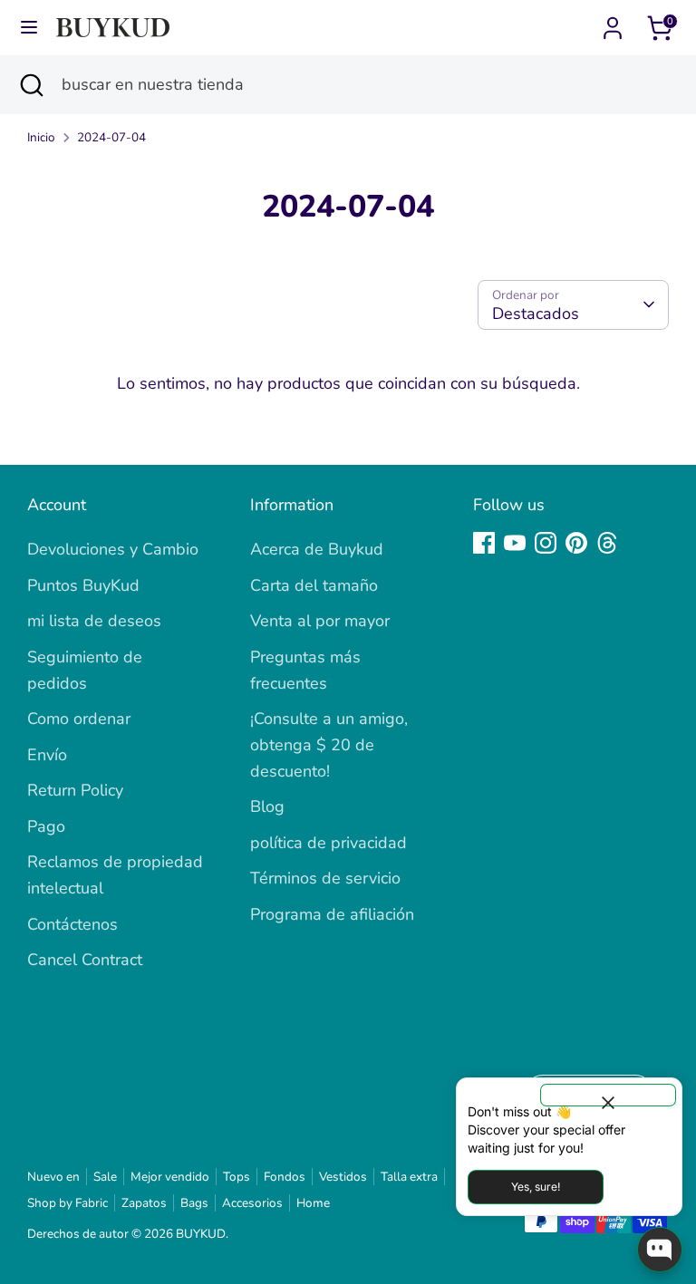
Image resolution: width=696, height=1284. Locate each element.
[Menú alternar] (29, 27)
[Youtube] (515, 543)
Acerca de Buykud (316, 549)
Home (313, 1203)
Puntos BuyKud (83, 585)
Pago (46, 826)
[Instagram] (545, 543)
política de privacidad (328, 843)
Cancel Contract (84, 959)
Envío (47, 755)
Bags (194, 1203)
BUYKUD (201, 1233)
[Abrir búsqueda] (31, 84)
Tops (236, 1176)
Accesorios (252, 1203)
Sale (105, 1176)
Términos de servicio (325, 878)
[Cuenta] (612, 23)
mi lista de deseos (94, 621)
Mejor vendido (169, 1176)
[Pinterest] (576, 543)
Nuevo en (53, 1176)
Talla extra (409, 1176)
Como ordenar (78, 718)
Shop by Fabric (67, 1203)
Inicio (41, 137)
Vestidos (343, 1176)
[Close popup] (608, 1095)
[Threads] (607, 543)
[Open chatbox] (660, 1249)
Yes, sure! (535, 1186)
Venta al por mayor (320, 621)
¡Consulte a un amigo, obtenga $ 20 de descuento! (329, 745)
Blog (267, 806)
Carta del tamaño (314, 585)
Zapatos (144, 1203)
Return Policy (75, 790)
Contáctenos (72, 924)
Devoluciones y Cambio (112, 549)
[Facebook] (484, 543)
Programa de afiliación (332, 914)
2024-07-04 (111, 137)
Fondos (284, 1176)
